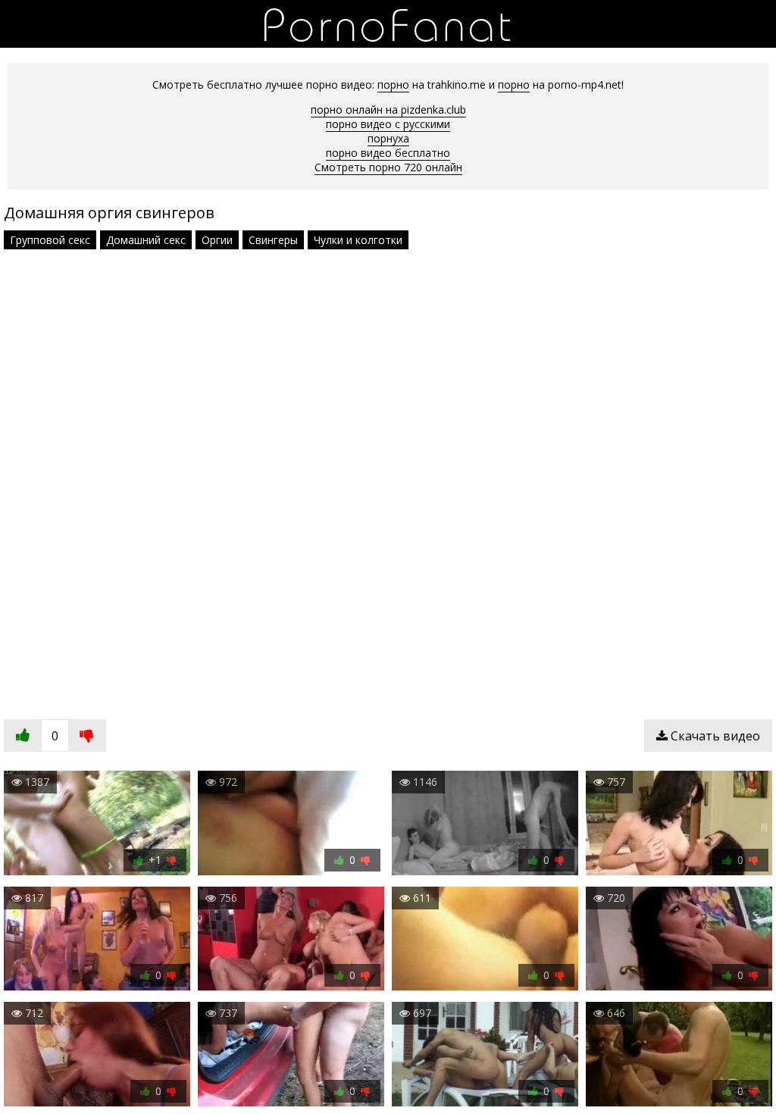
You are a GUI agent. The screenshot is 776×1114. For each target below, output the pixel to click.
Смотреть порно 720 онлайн (388, 167)
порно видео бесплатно (388, 153)
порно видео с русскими (388, 124)
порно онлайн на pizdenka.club (388, 109)
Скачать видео (714, 736)
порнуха (388, 138)
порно (393, 84)
